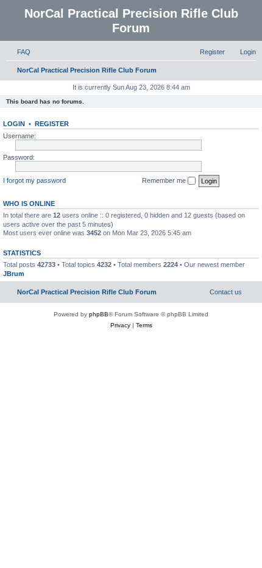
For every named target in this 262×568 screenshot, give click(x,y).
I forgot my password (34, 180)
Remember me (165, 180)
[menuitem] (18, 51)
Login (14, 123)
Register (52, 123)
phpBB (98, 314)
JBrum (13, 273)
